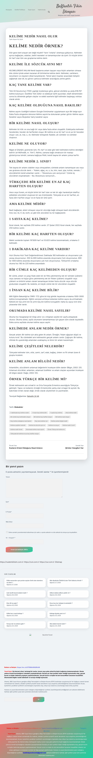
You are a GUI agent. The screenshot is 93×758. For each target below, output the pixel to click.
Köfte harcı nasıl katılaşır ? (15, 613)
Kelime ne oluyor (54, 425)
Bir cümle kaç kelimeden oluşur (20, 417)
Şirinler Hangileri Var (74, 448)
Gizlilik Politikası (20, 10)
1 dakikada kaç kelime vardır (20, 413)
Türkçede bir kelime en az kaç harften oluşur (25, 433)
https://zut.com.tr (31, 562)
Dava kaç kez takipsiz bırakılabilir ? (61, 603)
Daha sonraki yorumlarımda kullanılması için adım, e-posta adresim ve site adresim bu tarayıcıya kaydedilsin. (43, 532)
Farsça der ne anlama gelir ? (16, 624)
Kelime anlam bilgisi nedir (59, 421)
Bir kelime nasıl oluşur (62, 417)
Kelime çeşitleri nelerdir (18, 425)
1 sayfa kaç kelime (56, 413)
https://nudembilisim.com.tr (11, 562)
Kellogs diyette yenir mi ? (58, 613)
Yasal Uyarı (31, 10)
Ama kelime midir (71, 413)
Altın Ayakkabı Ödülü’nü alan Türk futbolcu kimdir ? (66, 580)
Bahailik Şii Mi (33, 396)
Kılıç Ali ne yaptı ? (12, 603)
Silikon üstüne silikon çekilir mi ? (60, 593)
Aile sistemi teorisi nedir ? (58, 624)
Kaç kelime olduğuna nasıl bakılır (21, 421)
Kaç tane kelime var (41, 421)
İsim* (7, 502)
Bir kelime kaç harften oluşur (43, 417)
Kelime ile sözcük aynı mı (37, 425)
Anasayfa (9, 10)
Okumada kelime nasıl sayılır (35, 429)
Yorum (8, 477)
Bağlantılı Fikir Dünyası (69, 9)
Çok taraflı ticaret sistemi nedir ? (17, 593)
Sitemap (58, 562)
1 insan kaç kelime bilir (39, 413)
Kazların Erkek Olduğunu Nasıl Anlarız (26, 448)
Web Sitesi (9, 522)
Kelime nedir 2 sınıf (69, 425)
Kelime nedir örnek (16, 429)
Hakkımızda (41, 10)
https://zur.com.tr (47, 562)
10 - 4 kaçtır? (10, 538)
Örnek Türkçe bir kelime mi (56, 429)
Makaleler (18, 407)
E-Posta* (9, 512)
